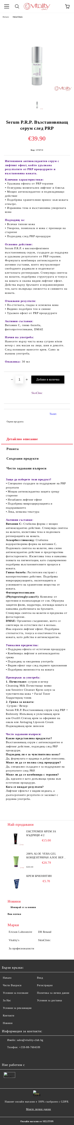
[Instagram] (15, 1055)
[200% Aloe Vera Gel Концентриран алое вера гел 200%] (16, 860)
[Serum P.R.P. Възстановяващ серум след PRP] (37, 91)
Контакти (8, 1015)
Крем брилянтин (39, 876)
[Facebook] (7, 1055)
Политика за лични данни (53, 993)
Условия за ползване (15, 993)
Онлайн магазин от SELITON (37, 1121)
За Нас (7, 1000)
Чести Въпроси (12, 985)
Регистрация (44, 985)
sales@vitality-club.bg (30, 1040)
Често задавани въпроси (26, 468)
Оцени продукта (15, 421)
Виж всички (14, 914)
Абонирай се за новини (23, 907)
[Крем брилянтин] (16, 882)
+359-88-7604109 (29, 1047)
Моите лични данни (38, 1109)
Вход (40, 977)
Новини (8, 1023)
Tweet (53, 414)
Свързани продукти (22, 458)
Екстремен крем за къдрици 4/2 (41, 833)
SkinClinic (18, 17)
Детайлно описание (22, 439)
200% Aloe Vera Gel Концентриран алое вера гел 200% (45, 856)
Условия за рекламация (17, 1008)
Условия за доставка (49, 1000)
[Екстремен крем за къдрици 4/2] (16, 838)
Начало (6, 17)
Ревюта (12, 449)
